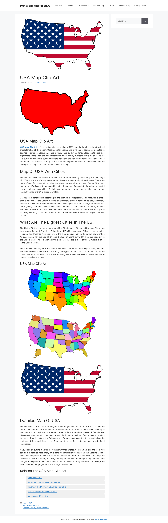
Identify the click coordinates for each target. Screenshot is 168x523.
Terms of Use (83, 6)
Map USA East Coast (31, 505)
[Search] (144, 21)
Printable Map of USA (35, 5)
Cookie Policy (98, 6)
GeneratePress (101, 519)
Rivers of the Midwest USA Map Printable (47, 487)
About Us (58, 6)
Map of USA (27, 503)
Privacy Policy (124, 6)
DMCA (111, 6)
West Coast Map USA (38, 496)
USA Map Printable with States (42, 491)
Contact (70, 6)
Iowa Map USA (35, 478)
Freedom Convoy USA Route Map (36, 508)
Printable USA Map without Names (44, 482)
